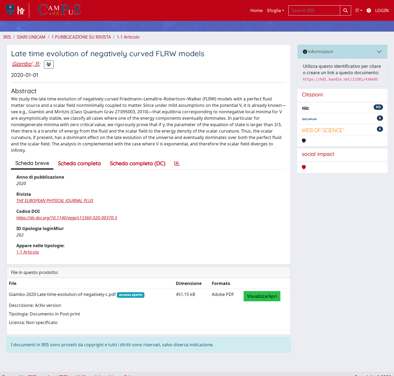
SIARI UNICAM (31, 37)
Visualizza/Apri (262, 296)
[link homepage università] (59, 10)
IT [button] (357, 10)
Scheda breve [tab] (32, 163)
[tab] (177, 163)
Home (256, 10)
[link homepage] (16, 10)
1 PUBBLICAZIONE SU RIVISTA (81, 37)
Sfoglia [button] (274, 10)
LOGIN (382, 10)
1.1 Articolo (128, 37)
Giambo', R (25, 63)
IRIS (7, 37)
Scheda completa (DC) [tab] (137, 163)
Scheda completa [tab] (79, 163)
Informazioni (320, 51)
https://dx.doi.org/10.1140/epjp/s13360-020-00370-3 (66, 218)
